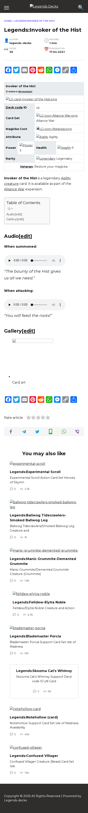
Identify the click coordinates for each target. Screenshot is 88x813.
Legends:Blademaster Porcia (35, 636)
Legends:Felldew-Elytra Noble (39, 602)
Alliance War (14, 189)
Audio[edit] (14, 214)
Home (8, 20)
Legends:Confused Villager (34, 756)
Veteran (26, 166)
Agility (66, 178)
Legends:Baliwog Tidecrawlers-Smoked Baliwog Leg (38, 517)
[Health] (64, 147)
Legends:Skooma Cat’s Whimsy (44, 671)
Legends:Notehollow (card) (34, 717)
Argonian (25, 91)
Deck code (14, 107)
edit (25, 236)
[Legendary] (45, 158)
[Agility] (42, 137)
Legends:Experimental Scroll (35, 472)
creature (11, 184)
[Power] (26, 145)
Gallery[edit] (15, 219)
